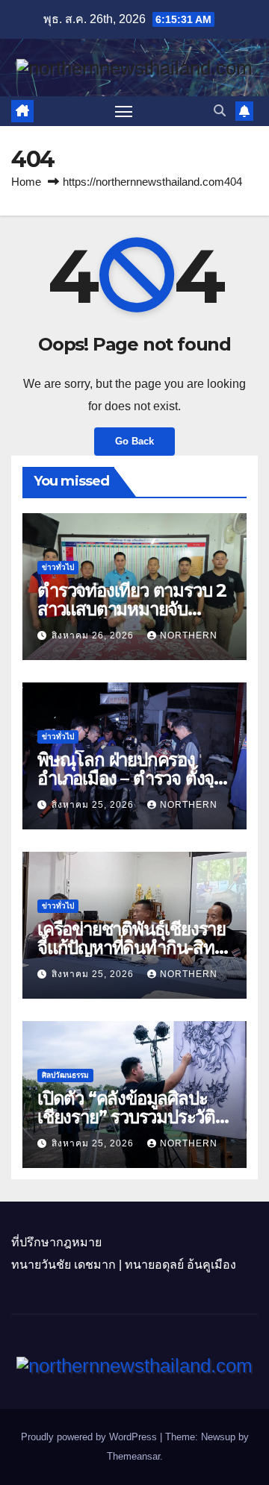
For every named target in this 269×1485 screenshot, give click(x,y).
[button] (220, 110)
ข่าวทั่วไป (58, 567)
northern (188, 635)
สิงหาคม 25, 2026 (94, 805)
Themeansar (133, 1456)
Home (26, 181)
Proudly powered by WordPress (90, 1436)
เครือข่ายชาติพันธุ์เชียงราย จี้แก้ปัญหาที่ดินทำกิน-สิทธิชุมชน (131, 947)
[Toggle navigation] (124, 111)
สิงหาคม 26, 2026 (94, 635)
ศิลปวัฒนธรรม (65, 1075)
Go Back (134, 441)
